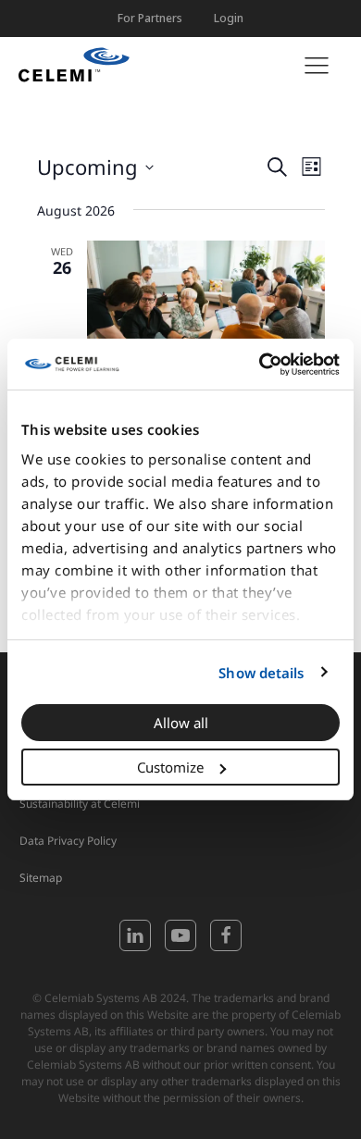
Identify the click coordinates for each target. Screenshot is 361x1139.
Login (228, 18)
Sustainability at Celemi (79, 803)
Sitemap (40, 877)
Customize (170, 767)
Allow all (181, 722)
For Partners (150, 18)
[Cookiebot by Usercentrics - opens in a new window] (260, 365)
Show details (261, 672)
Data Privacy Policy (68, 840)
